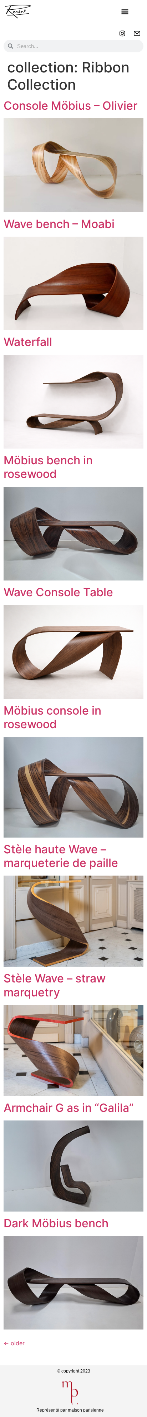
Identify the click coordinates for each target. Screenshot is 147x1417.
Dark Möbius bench (56, 1223)
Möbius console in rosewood (52, 717)
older (14, 1343)
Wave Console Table (58, 592)
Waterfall (28, 342)
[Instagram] (122, 33)
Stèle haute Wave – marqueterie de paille (61, 856)
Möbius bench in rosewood (48, 467)
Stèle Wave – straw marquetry (55, 985)
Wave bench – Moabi (59, 224)
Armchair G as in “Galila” (69, 1108)
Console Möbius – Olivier (70, 106)
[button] (125, 12)
